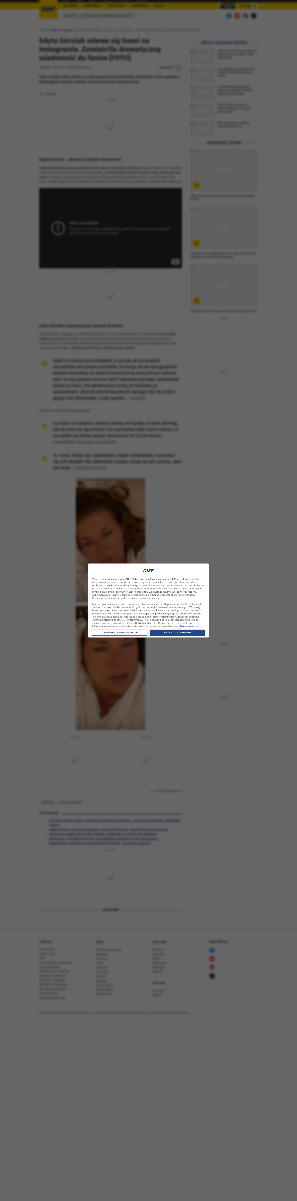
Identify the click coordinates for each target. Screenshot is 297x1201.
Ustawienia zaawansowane (120, 632)
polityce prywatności (157, 613)
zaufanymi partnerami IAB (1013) (119, 579)
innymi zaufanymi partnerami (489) (158, 579)
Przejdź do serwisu (177, 632)
